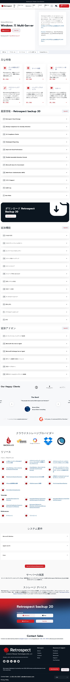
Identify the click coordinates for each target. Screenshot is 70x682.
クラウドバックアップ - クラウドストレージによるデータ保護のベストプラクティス (37, 462)
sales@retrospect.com (25, 638)
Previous (11, 404)
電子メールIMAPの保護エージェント (13, 359)
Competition (43, 52)
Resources (28, 6)
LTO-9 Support (8, 180)
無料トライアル (64, 6)
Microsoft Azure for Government (13, 165)
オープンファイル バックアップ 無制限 (14, 336)
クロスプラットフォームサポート (12, 243)
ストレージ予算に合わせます (11, 274)
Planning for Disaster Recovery (14, 476)
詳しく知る (6, 79)
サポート (58, 88)
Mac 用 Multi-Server (14, 35)
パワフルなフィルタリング (10, 312)
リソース (21, 52)
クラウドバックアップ (14, 88)
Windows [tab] (27, 615)
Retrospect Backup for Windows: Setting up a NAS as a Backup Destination (38, 506)
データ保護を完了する (14, 68)
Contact (39, 655)
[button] (56, 6)
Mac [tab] (45, 615)
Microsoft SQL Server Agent (12, 343)
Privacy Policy (5, 680)
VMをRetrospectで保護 (35, 483)
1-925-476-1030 (43, 638)
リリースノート (33, 515)
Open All (66, 111)
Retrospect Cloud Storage (11, 119)
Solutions (55, 653)
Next (58, 404)
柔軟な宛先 (7, 304)
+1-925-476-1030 (15, 676)
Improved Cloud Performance (12, 149)
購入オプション (6, 30)
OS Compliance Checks (11, 134)
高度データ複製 (8, 289)
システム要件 (31, 52)
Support (55, 657)
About (39, 650)
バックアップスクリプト (37, 88)
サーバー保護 (36, 68)
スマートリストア (9, 266)
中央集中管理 (7, 235)
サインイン (65, 669)
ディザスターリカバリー (10, 297)
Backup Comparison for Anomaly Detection (16, 127)
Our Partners (56, 660)
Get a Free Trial (54, 669)
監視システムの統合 (9, 281)
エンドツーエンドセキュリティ (12, 251)
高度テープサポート (9, 366)
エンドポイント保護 (60, 68)
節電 (5, 320)
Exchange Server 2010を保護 (37, 476)
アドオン (12, 52)
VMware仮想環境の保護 (12, 483)
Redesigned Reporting (11, 142)
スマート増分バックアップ (11, 258)
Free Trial (16, 30)
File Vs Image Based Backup (60, 483)
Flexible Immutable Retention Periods (15, 157)
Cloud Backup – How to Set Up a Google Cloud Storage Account (37, 468)
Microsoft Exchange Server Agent (14, 351)
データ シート (9, 515)
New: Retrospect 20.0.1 (35, 1)
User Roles (7, 195)
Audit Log (7, 188)
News (38, 657)
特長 (3, 52)
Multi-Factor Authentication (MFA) (14, 172)
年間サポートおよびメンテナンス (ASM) (14, 374)
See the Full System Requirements (35, 566)
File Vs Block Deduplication (13, 489)
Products (55, 650)
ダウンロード (10, 216)
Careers (39, 653)
